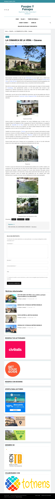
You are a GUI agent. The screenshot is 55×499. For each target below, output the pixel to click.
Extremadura (29, 77)
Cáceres (35, 79)
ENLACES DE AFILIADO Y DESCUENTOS (27, 26)
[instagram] (6, 10)
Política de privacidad (46, 495)
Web (8, 271)
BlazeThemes (19, 496)
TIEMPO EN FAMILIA (33, 19)
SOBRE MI (33, 22)
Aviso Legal (37, 495)
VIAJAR (22, 19)
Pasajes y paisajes (27, 8)
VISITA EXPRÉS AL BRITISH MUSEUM (28, 315)
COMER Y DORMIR (23, 22)
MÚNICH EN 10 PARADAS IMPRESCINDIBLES (30, 305)
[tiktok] (8, 10)
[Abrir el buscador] (50, 22)
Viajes (27, 219)
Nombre (9, 260)
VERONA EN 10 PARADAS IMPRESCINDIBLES (30, 325)
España (14, 219)
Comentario (10, 243)
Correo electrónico (11, 266)
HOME (17, 19)
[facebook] (5, 10)
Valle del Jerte (13, 81)
